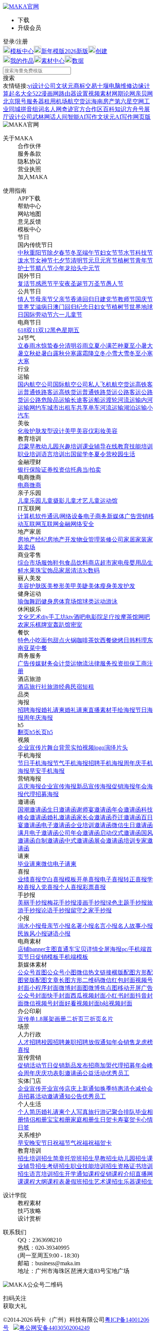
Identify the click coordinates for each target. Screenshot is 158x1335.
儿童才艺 (76, 501)
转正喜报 (135, 879)
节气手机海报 (70, 763)
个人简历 (29, 1112)
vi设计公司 (42, 86)
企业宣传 (29, 1088)
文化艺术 (29, 617)
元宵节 (109, 260)
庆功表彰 (53, 1073)
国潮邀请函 (32, 809)
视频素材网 (103, 93)
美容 (112, 431)
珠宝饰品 (47, 570)
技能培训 (141, 446)
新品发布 (76, 1065)
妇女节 (109, 253)
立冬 (100, 353)
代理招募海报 (41, 794)
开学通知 (76, 1174)
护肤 (35, 431)
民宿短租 (82, 687)
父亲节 (62, 299)
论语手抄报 (56, 910)
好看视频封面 (82, 1003)
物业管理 (88, 539)
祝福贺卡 (100, 1143)
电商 (23, 485)
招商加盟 (100, 1065)
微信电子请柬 (58, 864)
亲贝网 (144, 93)
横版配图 (123, 972)
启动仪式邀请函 (120, 833)
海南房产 (103, 101)
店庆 (70, 1088)
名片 (107, 1019)
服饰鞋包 (53, 563)
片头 (122, 747)
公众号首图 (32, 972)
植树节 (126, 260)
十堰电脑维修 (114, 86)
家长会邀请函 (94, 817)
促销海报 (123, 786)
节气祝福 (76, 1143)
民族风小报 (32, 933)
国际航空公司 (70, 384)
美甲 (70, 431)
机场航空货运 (73, 101)
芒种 (117, 346)
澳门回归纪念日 (73, 307)
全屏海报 (110, 949)
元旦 (94, 260)
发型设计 (53, 431)
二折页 (75, 1019)
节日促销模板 (41, 957)
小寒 (147, 353)
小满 (106, 346)
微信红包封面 (117, 980)
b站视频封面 (116, 1003)
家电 (117, 563)
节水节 (126, 253)
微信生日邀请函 (132, 825)
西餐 (106, 640)
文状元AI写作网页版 (124, 117)
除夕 (53, 253)
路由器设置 (73, 93)
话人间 (59, 117)
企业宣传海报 (58, 786)
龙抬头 (73, 268)
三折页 (92, 1019)
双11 (32, 330)
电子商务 (95, 516)
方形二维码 (85, 980)
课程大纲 (35, 1182)
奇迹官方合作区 (82, 109)
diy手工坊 (53, 617)
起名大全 (20, 93)
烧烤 (117, 640)
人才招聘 (29, 1042)
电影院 (94, 617)
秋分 (65, 353)
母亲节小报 (56, 926)
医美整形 (53, 586)
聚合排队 (123, 1112)
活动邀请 (47, 1096)
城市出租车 (61, 408)
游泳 (112, 601)
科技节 (144, 253)
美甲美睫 (76, 586)
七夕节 (62, 260)
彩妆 (100, 431)
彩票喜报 (94, 887)
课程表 (56, 1182)
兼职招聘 (76, 1042)
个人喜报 (70, 887)
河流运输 (129, 400)
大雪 (123, 353)
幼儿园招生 (132, 1158)
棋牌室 (44, 625)
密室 (76, 625)
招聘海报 (29, 710)
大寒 (23, 361)
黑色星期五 (64, 330)
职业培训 (29, 454)
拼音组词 (32, 109)
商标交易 (85, 86)
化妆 (23, 431)
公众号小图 (61, 972)
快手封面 (59, 995)
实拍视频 (82, 747)
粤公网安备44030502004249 (54, 1328)
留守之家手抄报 (91, 910)
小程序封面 (44, 988)
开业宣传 (53, 1088)
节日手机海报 (35, 763)
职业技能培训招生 (94, 1166)
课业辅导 (94, 446)
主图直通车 (60, 949)
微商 (35, 485)
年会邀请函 (126, 809)
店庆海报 (29, 786)
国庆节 (144, 299)
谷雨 (82, 346)
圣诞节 (79, 284)
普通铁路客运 (41, 392)
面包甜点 (53, 640)
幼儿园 (50, 446)
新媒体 (116, 516)
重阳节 (38, 253)
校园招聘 (53, 1042)
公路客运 (129, 392)
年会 (117, 1042)
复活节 (26, 284)
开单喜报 (88, 879)
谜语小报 (59, 933)
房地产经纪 (32, 539)
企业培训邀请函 (91, 825)
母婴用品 (135, 563)
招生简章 (53, 1158)
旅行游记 (100, 1112)
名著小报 (82, 926)
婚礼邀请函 (61, 817)
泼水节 (26, 260)
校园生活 (123, 454)
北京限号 (14, 101)
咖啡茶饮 (88, 640)
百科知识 (114, 109)
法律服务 (100, 663)
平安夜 (62, 284)
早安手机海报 (47, 771)
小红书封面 (120, 995)
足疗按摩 (114, 617)
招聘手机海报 (105, 763)
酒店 (23, 687)
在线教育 (117, 446)
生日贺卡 (106, 1119)
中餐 (41, 648)
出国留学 (76, 454)
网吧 (144, 617)
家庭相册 (82, 1119)
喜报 (23, 1050)
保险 (35, 470)
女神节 (44, 260)
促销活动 (29, 1065)
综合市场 (29, 563)
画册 (60, 1019)
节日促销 (53, 1065)
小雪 (112, 353)
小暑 (141, 346)
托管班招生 (79, 1158)
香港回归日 (85, 299)
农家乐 (26, 625)
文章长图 (59, 980)
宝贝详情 (86, 949)
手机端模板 (73, 957)
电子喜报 (111, 879)
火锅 (70, 640)
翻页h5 (26, 732)
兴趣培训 (70, 446)
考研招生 (59, 1166)
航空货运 (123, 384)
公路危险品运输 (50, 400)
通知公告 (70, 1096)
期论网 (126, 93)
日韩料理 (135, 640)
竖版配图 (35, 980)
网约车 (38, 408)
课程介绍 (123, 1174)
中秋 (23, 253)
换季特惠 (111, 1088)
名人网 (53, 109)
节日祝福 (53, 1143)
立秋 (29, 353)
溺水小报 (29, 926)
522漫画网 (45, 93)
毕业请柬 (29, 864)
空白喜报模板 (58, 879)
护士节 (26, 268)
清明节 (79, 260)
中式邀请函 (79, 840)
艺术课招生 (108, 1182)
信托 (70, 470)
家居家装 (135, 539)
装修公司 (111, 539)
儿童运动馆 (103, 501)
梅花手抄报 (61, 902)
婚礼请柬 (53, 710)
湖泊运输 (135, 408)
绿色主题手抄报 (126, 902)
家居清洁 (70, 570)
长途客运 (82, 400)
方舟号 (135, 109)
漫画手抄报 (91, 902)
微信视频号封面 (44, 1003)
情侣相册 (35, 1119)
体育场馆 (70, 601)
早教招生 (106, 1158)
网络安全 (82, 524)
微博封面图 (73, 988)
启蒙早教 (29, 446)
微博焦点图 (103, 988)
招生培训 (29, 1158)
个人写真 (76, 1112)
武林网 (41, 117)
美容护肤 (29, 586)
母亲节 (44, 299)
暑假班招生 (79, 1182)
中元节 (91, 268)
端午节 (91, 253)
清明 (70, 346)
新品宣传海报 (94, 786)
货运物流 (76, 663)
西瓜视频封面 (88, 995)
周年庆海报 (38, 718)
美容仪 (85, 431)
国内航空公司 (35, 384)
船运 (100, 400)
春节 (65, 253)
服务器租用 (41, 101)
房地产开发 (61, 539)
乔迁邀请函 (126, 817)
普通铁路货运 (100, 392)
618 (22, 330)
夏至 (129, 346)
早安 (23, 1143)
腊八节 (44, 268)
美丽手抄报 (32, 902)
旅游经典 (59, 687)
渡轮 (112, 400)
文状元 (64, 86)
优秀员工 (117, 1073)
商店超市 (100, 563)
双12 (44, 330)
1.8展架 (44, 1019)
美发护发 (123, 586)
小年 (59, 268)
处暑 (41, 353)
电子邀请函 (56, 825)
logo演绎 (105, 747)
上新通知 (88, 1088)
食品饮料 (76, 563)
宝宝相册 (59, 1119)
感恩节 (44, 284)
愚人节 (114, 284)
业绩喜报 (29, 879)
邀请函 (73, 1073)
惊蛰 (47, 346)
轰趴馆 (62, 625)
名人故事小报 (135, 926)
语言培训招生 (47, 1174)
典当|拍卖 (88, 470)
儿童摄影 (53, 501)
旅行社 (38, 687)
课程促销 (100, 1174)
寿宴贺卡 (129, 1119)
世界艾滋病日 (35, 307)
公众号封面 (32, 995)
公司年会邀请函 (79, 833)
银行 (23, 470)
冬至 (76, 253)
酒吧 (79, 617)
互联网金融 (56, 524)
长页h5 (44, 732)
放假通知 (100, 1042)
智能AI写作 (82, 117)
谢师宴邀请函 (94, 809)
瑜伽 (23, 601)
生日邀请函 (61, 809)
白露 (53, 353)
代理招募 (123, 1065)
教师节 (126, 299)
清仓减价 (135, 1088)
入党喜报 (47, 887)
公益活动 (94, 1073)
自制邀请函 (50, 840)
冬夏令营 (100, 454)
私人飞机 (100, 384)
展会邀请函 (108, 840)
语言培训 (53, 454)
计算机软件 (32, 516)
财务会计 (53, 663)
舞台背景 (59, 747)
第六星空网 (129, 101)
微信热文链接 (94, 972)
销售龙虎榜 (138, 1042)
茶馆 (132, 617)
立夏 (94, 346)
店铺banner (31, 949)
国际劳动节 (38, 315)
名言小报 (106, 926)
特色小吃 (29, 640)
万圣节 (97, 284)
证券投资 (53, 470)
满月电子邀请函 (38, 833)
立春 (23, 346)
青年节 (144, 260)
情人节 (26, 299)
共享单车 (88, 408)
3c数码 (91, 570)
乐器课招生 (138, 1182)
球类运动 (94, 601)
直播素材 (100, 710)
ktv (69, 617)
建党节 (109, 299)
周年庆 (32, 1073)
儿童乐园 (29, 501)
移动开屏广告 (135, 988)
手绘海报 (123, 710)
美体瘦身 (100, 586)
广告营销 (136, 516)
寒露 (76, 353)
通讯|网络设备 (65, 516)
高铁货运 (70, 392)
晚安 (35, 1143)
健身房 (50, 601)
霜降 (88, 353)
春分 (59, 346)
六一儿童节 (67, 315)
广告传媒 (29, 663)
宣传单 (26, 1019)
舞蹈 (35, 601)
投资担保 (123, 663)
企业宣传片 (32, 747)
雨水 (35, 346)
